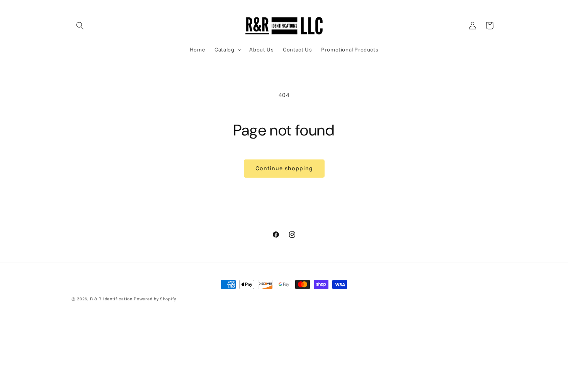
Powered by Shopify (155, 298)
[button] (79, 25)
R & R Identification (111, 298)
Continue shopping (284, 168)
